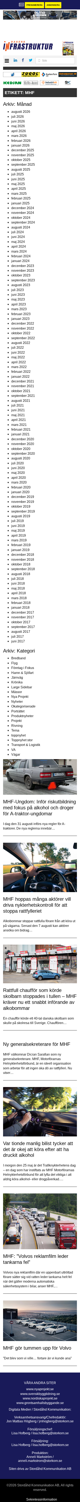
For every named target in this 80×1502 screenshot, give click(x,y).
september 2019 (23, 511)
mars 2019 (19, 540)
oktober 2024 (20, 217)
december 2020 (22, 439)
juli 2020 (17, 463)
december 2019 (22, 497)
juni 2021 (18, 410)
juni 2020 (18, 468)
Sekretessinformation (41, 1499)
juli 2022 (17, 347)
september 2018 (23, 569)
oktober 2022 (20, 333)
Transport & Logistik (25, 745)
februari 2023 (21, 314)
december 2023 (22, 266)
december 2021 (22, 381)
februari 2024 (21, 256)
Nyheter (17, 701)
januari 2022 (20, 376)
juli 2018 (17, 578)
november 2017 (22, 617)
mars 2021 (19, 424)
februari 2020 (21, 487)
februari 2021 (21, 429)
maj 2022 (18, 357)
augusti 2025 (20, 169)
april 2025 (18, 188)
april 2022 (18, 362)
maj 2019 (18, 530)
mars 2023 (19, 309)
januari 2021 (20, 434)
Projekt (16, 720)
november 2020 (22, 444)
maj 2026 (18, 126)
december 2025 (22, 150)
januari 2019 (20, 550)
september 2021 (23, 395)
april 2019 (18, 535)
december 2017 (22, 612)
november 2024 (22, 212)
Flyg (14, 663)
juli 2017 (17, 636)
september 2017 (23, 627)
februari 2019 (21, 545)
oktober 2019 (20, 506)
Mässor (16, 692)
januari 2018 (20, 607)
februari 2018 (21, 603)
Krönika (17, 682)
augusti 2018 (20, 574)
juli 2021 (17, 405)
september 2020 (23, 453)
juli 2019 (17, 521)
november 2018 (22, 559)
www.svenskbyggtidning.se (40, 1394)
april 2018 (18, 593)
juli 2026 (17, 116)
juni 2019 (18, 526)
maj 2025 (18, 184)
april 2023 (18, 304)
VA (13, 750)
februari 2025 (21, 198)
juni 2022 (18, 352)
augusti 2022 (20, 343)
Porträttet (17, 711)
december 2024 (22, 208)
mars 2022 (19, 367)
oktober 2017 (20, 622)
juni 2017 (18, 641)
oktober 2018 (20, 564)
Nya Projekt (19, 696)
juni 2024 (18, 237)
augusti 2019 (20, 516)
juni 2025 (18, 179)
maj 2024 (18, 242)
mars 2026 (19, 135)
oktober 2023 (20, 275)
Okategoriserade (23, 706)
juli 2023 (17, 290)
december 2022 (22, 323)
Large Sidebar (21, 687)
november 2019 (22, 501)
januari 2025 (20, 203)
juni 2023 (18, 294)
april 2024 (18, 246)
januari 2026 (20, 145)
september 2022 (23, 338)
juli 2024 (17, 232)
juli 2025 (17, 174)
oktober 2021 (20, 391)
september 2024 (23, 222)
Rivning (17, 725)
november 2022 (22, 328)
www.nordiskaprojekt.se (40, 1398)
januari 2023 (20, 318)
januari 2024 (20, 261)
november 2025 (22, 155)
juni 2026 (18, 121)
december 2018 (22, 554)
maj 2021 (18, 415)
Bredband (18, 658)
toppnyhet (18, 735)
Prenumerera (34, 5)
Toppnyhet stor (22, 740)
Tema (15, 730)
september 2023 (23, 280)
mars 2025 (19, 193)
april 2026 (18, 131)
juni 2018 (18, 583)
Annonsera (53, 5)
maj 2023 (18, 299)
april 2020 (18, 477)
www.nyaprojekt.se (40, 1389)
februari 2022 (21, 371)
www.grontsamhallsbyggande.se (40, 1403)
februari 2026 (21, 140)
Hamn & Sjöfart (22, 673)
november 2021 (22, 386)
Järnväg (17, 677)
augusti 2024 (20, 227)
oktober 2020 (20, 449)
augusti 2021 (20, 400)
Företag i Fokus (22, 668)
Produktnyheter (22, 716)
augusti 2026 (20, 111)
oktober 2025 (20, 160)
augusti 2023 (20, 285)
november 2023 (22, 270)
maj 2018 (18, 588)
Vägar (15, 754)
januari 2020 (20, 492)
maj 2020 (18, 472)
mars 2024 (19, 251)
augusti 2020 (20, 458)
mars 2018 (19, 598)
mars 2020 (19, 482)
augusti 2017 (20, 631)
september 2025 (23, 164)
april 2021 (18, 420)
